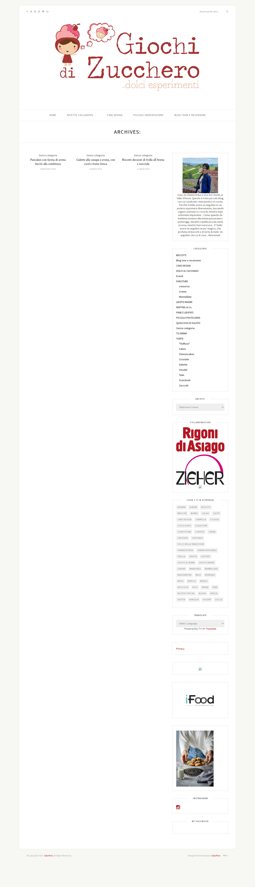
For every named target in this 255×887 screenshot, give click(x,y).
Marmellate (185, 296)
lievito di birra (186, 562)
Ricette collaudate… (81, 115)
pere (215, 587)
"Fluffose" (184, 343)
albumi (193, 507)
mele (198, 575)
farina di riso (185, 550)
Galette (183, 364)
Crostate (184, 359)
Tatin (181, 375)
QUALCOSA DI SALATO (188, 323)
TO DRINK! (181, 333)
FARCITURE (182, 281)
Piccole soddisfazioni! (148, 115)
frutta (193, 556)
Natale (204, 581)
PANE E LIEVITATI (184, 312)
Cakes (182, 349)
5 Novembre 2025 (48, 168)
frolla (181, 556)
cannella (200, 519)
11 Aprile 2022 (143, 168)
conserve (184, 286)
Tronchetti (184, 380)
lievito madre (206, 562)
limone (182, 568)
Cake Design (114, 115)
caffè (216, 513)
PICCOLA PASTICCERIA (188, 317)
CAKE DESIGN (183, 265)
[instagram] (178, 808)
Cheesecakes (186, 354)
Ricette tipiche (186, 593)
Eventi (179, 276)
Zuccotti (183, 385)
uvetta (181, 599)
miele (181, 581)
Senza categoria (185, 328)
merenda (210, 575)
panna (205, 587)
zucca (218, 599)
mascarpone (185, 575)
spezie (214, 593)
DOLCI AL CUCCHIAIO (187, 271)
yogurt (207, 599)
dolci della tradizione (191, 544)
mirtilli (192, 581)
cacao (205, 513)
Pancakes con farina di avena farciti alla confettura (48, 162)
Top (225, 855)
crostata (183, 538)
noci (195, 587)
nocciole (183, 587)
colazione (201, 525)
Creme (182, 291)
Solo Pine (48, 855)
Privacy (180, 648)
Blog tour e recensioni (190, 115)
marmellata (211, 568)
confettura (184, 531)
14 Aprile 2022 (95, 168)
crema (212, 531)
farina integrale (207, 550)
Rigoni (202, 593)
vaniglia (194, 599)
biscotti (206, 507)
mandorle (195, 568)
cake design (185, 519)
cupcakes (197, 538)
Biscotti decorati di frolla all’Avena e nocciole (143, 162)
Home (52, 115)
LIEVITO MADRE (184, 302)
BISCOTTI (181, 255)
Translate (211, 628)
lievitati (205, 556)
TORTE (180, 338)
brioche (182, 513)
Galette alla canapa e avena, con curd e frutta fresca (95, 162)
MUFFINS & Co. (184, 307)
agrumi (182, 507)
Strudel (183, 369)
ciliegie (214, 519)
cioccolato (184, 525)
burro (194, 513)
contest (200, 531)
